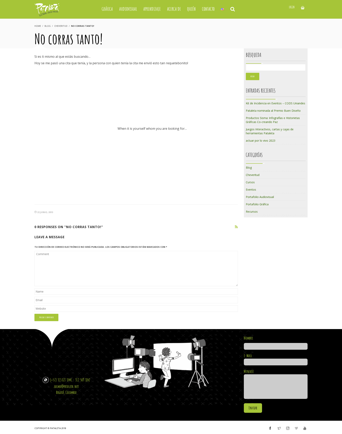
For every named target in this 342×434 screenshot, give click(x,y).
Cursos (250, 182)
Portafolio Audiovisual (260, 197)
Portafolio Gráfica (257, 204)
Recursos (252, 211)
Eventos (251, 189)
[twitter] (279, 428)
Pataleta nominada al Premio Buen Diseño (273, 110)
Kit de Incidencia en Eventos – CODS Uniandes (275, 103)
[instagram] (288, 428)
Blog (48, 25)
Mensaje (249, 371)
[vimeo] (296, 428)
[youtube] (305, 428)
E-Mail (248, 355)
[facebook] (270, 428)
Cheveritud (60, 25)
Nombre (248, 338)
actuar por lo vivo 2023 (260, 140)
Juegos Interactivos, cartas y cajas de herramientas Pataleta (270, 131)
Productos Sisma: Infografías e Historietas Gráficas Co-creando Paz (273, 120)
